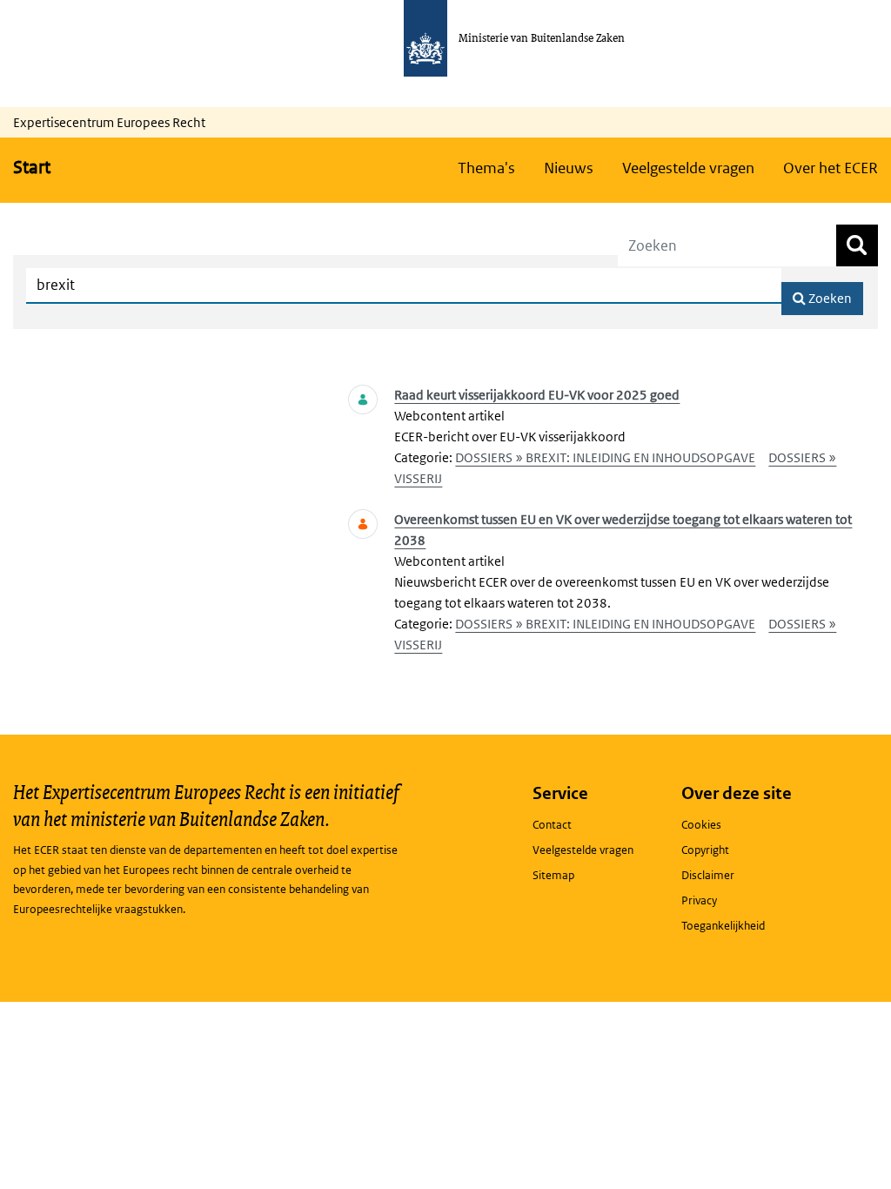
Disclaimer (707, 875)
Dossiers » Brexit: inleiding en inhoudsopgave (605, 457)
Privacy (699, 900)
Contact (552, 824)
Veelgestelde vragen (583, 850)
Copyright (705, 850)
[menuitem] (486, 168)
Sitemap (553, 875)
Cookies (701, 824)
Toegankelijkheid (723, 925)
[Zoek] (857, 245)
